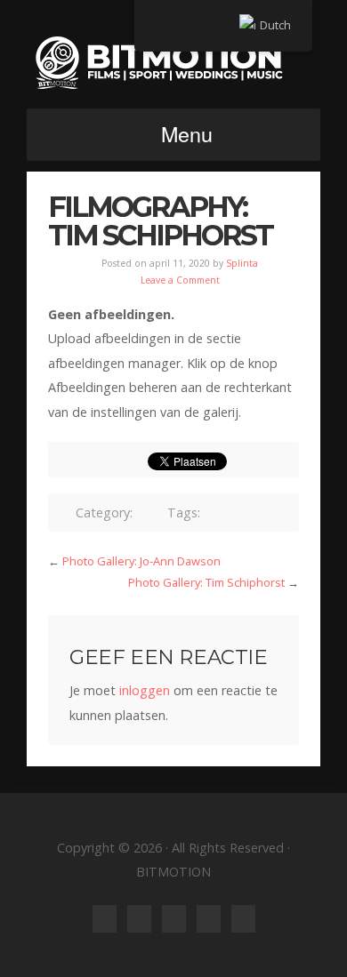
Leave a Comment (180, 280)
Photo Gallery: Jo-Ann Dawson (141, 561)
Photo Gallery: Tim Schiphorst (206, 582)
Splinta (242, 263)
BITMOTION (173, 62)
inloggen (144, 690)
